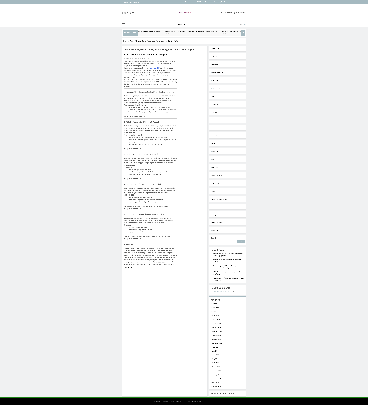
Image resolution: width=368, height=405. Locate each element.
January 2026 (216, 327)
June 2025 (215, 355)
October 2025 (216, 339)
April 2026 (215, 315)
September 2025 (217, 343)
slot (213, 96)
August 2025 (216, 347)
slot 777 (214, 136)
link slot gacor (216, 88)
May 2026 (215, 311)
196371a (128, 58)
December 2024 (217, 379)
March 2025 (216, 367)
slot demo (215, 183)
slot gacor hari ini (217, 207)
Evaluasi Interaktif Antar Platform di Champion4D (147, 54)
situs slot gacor (217, 120)
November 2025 (217, 335)
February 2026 (216, 323)
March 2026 (216, 319)
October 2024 (216, 387)
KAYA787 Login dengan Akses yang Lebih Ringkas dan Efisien (223, 31)
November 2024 (217, 383)
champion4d (154, 68)
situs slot (215, 152)
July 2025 (215, 351)
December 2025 (217, 331)
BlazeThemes (196, 401)
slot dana (215, 167)
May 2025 (215, 359)
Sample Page (182, 24)
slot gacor (215, 80)
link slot (214, 112)
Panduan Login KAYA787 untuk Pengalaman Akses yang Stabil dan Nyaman (209, 2)
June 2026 (215, 307)
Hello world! (235, 292)
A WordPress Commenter (220, 292)
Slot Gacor (215, 104)
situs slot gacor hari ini (219, 199)
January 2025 (216, 375)
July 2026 (215, 303)
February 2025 (216, 371)
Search (213, 238)
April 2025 (215, 363)
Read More (127, 267)
